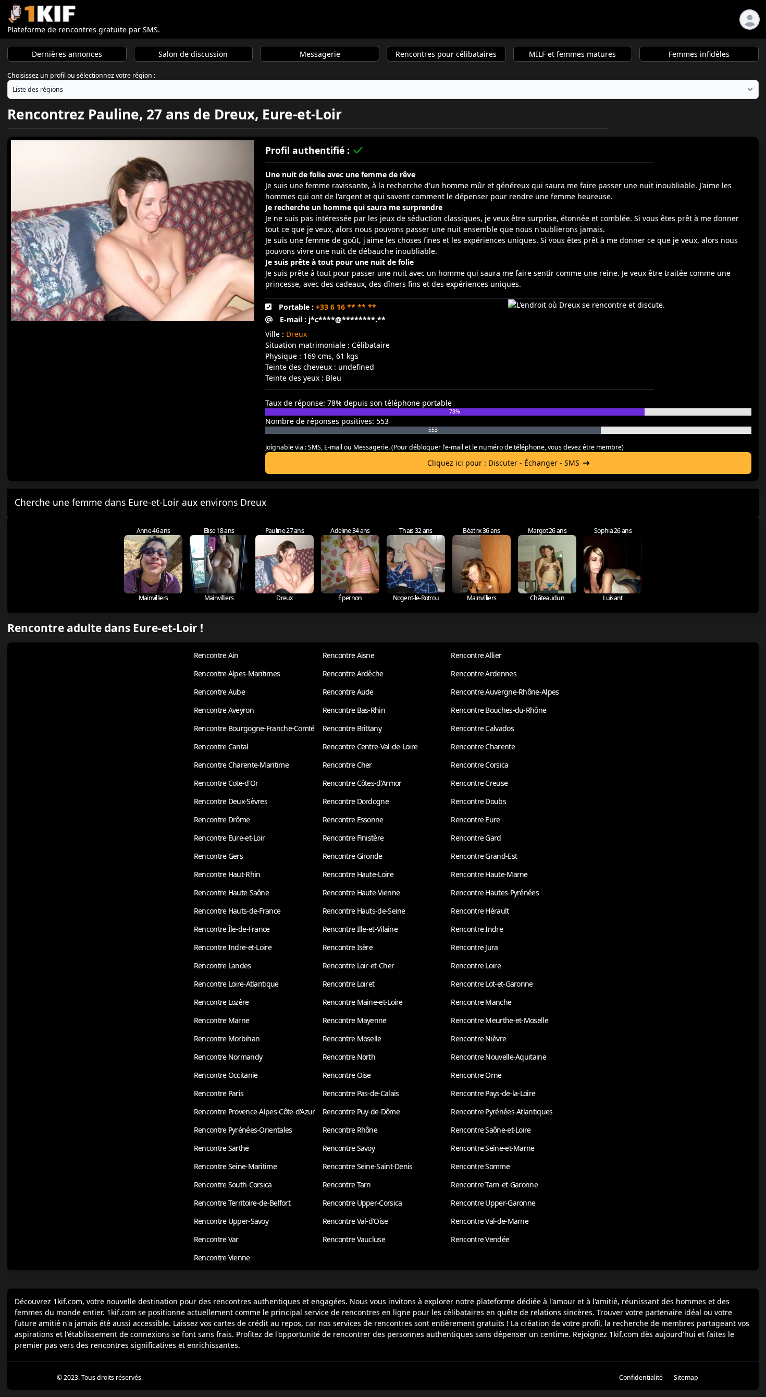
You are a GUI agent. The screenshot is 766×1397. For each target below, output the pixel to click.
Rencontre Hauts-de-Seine (364, 911)
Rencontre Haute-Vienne (361, 892)
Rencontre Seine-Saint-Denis (368, 1166)
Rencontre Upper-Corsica (362, 1203)
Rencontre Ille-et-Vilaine (360, 929)
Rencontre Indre (477, 929)
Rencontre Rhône (350, 1130)
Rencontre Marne (222, 1020)
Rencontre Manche (481, 1002)
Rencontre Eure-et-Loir (229, 838)
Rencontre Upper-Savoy (231, 1221)
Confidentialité (641, 1377)
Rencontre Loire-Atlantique (236, 984)
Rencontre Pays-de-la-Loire (493, 1093)
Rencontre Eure (475, 819)
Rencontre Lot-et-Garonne (492, 984)
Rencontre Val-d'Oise (355, 1221)
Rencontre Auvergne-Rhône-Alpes (505, 692)
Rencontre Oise (347, 1075)
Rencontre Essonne (353, 819)
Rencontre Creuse (479, 783)
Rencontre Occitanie (226, 1075)
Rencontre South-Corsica (233, 1184)
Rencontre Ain (216, 655)
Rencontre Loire (476, 965)
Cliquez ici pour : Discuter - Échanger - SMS (503, 463)
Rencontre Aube (219, 692)
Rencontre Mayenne (355, 1020)
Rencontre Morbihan (227, 1038)
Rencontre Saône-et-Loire (490, 1130)
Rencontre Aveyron (224, 710)
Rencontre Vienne (222, 1257)
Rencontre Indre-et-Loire (232, 947)
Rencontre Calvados (482, 728)
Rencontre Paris (219, 1093)
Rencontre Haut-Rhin (227, 874)
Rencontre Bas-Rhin (354, 710)
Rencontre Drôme (222, 819)
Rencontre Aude (348, 692)
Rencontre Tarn (347, 1184)
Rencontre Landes (222, 965)
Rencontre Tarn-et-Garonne (494, 1184)
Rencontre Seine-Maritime (235, 1166)
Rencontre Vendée (480, 1239)
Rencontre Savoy (349, 1148)
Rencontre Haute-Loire (358, 874)
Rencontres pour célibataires (446, 54)
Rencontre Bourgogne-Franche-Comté (254, 728)
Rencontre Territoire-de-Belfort (242, 1203)
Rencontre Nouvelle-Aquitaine (498, 1057)
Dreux (296, 334)
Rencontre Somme (480, 1166)
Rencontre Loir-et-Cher (358, 965)
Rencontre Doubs (478, 801)
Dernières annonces (67, 54)
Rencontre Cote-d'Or (226, 783)
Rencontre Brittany (352, 728)
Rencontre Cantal (221, 746)
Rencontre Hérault (480, 911)
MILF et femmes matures (572, 54)
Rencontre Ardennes (483, 673)
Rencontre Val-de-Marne (489, 1221)
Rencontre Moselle (352, 1038)
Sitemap (686, 1377)
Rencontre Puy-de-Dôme (361, 1111)
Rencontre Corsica (479, 765)
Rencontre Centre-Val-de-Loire (370, 746)
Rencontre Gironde (352, 856)
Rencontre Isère (348, 947)
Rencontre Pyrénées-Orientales (243, 1130)
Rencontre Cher (347, 765)
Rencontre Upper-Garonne (493, 1203)
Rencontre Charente (482, 746)
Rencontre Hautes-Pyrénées (495, 892)
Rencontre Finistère (353, 838)
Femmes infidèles (699, 54)
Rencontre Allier (476, 655)
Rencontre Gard (476, 838)
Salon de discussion (193, 54)
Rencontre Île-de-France (232, 929)
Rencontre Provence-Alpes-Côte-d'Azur (254, 1111)
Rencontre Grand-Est (484, 856)
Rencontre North (349, 1057)
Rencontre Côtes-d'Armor (362, 783)
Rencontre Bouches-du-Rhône (498, 710)
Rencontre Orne (476, 1075)
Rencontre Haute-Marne (489, 874)
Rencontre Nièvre (478, 1038)
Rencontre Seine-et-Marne (492, 1148)
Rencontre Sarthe (221, 1148)
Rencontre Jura (474, 947)
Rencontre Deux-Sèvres (230, 801)
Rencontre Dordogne (356, 801)
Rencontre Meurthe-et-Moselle (499, 1020)
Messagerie (320, 54)
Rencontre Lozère (221, 1002)
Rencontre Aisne (349, 655)
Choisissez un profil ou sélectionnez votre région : (81, 75)
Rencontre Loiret (349, 984)
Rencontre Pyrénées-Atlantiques (501, 1111)
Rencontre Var (216, 1239)
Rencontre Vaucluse (354, 1239)
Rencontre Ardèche (353, 673)
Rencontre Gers (218, 856)
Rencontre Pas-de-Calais (361, 1093)
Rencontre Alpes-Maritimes (237, 673)
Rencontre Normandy (228, 1057)
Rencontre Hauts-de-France (237, 911)
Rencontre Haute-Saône (231, 892)
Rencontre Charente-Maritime (241, 765)
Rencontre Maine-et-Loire (363, 1002)
